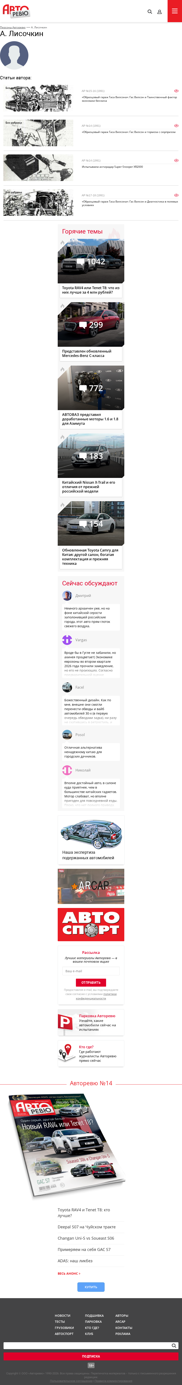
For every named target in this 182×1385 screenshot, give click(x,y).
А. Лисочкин (39, 27)
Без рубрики (14, 88)
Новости (62, 1315)
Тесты (60, 1321)
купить (91, 1287)
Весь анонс (68, 1273)
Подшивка (94, 1315)
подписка (91, 1356)
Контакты (123, 1328)
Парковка (93, 1321)
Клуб (89, 1334)
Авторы (121, 1315)
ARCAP (120, 1321)
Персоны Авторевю (13, 27)
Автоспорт (64, 1334)
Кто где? (92, 1328)
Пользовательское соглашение (71, 1381)
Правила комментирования (113, 1381)
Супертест (12, 157)
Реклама (122, 1334)
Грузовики (64, 1328)
